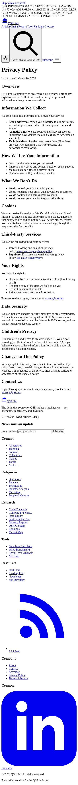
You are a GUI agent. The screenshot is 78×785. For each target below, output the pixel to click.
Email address (9, 431)
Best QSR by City (19, 519)
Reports (22, 26)
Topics (12, 461)
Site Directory (17, 579)
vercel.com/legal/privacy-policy (34, 251)
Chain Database (18, 509)
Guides (13, 458)
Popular (13, 452)
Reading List (16, 573)
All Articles (15, 445)
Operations (15, 479)
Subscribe (47, 59)
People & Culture (19, 495)
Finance (13, 482)
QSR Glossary (17, 525)
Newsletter (15, 576)
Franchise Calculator (20, 546)
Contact (13, 668)
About (12, 665)
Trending (14, 448)
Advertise (14, 671)
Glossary (49, 26)
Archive (13, 465)
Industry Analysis (19, 488)
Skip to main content (13, 3)
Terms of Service (18, 678)
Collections (15, 455)
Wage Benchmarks (19, 549)
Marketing (14, 492)
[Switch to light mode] (5, 59)
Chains (14, 26)
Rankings (39, 26)
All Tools (14, 556)
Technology (15, 485)
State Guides (16, 515)
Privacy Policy (17, 675)
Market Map (16, 532)
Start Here (14, 570)
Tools (30, 26)
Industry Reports (18, 522)
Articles (5, 26)
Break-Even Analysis (21, 552)
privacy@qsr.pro (53, 298)
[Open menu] (57, 59)
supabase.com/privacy (29, 257)
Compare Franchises (20, 512)
